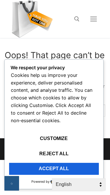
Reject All (54, 153)
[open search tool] (76, 19)
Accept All (54, 168)
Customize (54, 138)
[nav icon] (93, 19)
